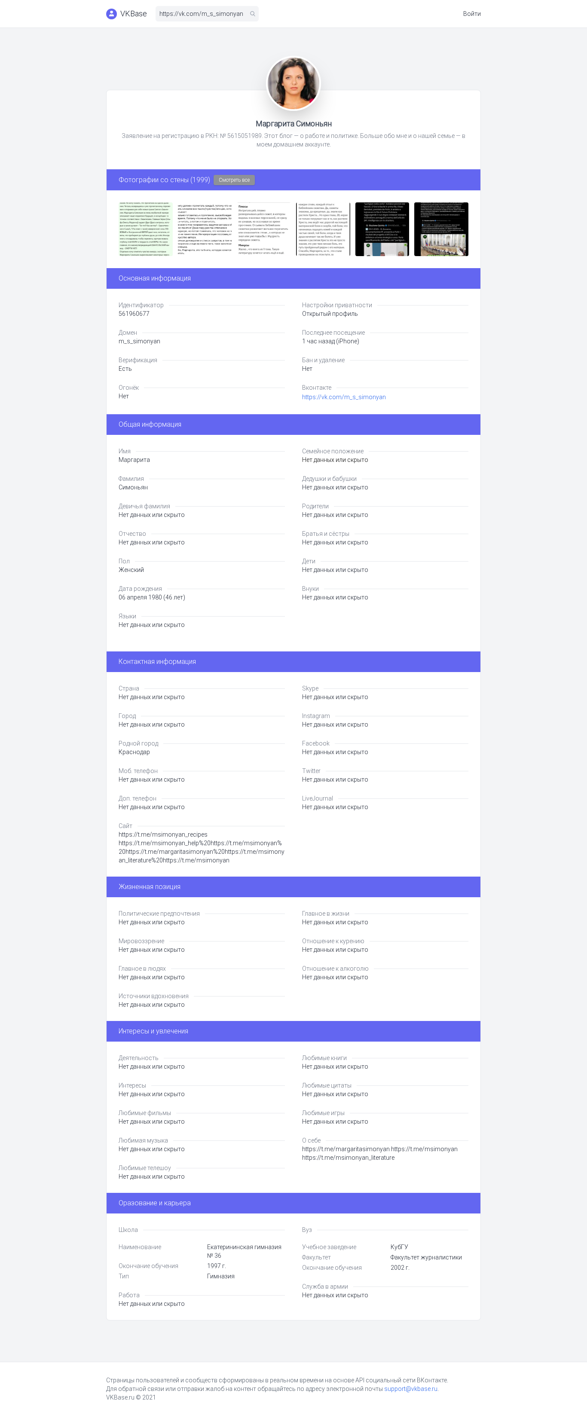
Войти (472, 13)
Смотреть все (234, 180)
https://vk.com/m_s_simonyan (344, 397)
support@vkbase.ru (410, 1388)
